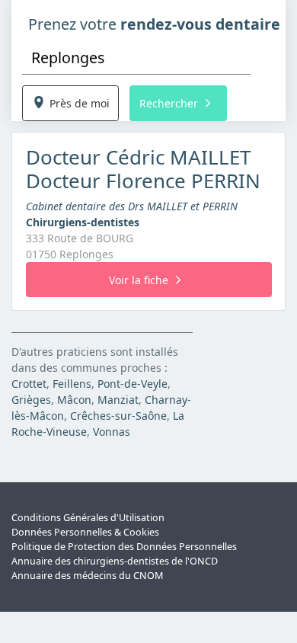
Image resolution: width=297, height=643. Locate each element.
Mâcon (74, 399)
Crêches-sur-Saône (118, 415)
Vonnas (111, 431)
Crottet (28, 383)
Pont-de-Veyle (132, 383)
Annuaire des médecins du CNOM (87, 575)
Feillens (72, 383)
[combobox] (136, 57)
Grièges (31, 399)
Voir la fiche (138, 280)
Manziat (118, 399)
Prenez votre (154, 24)
